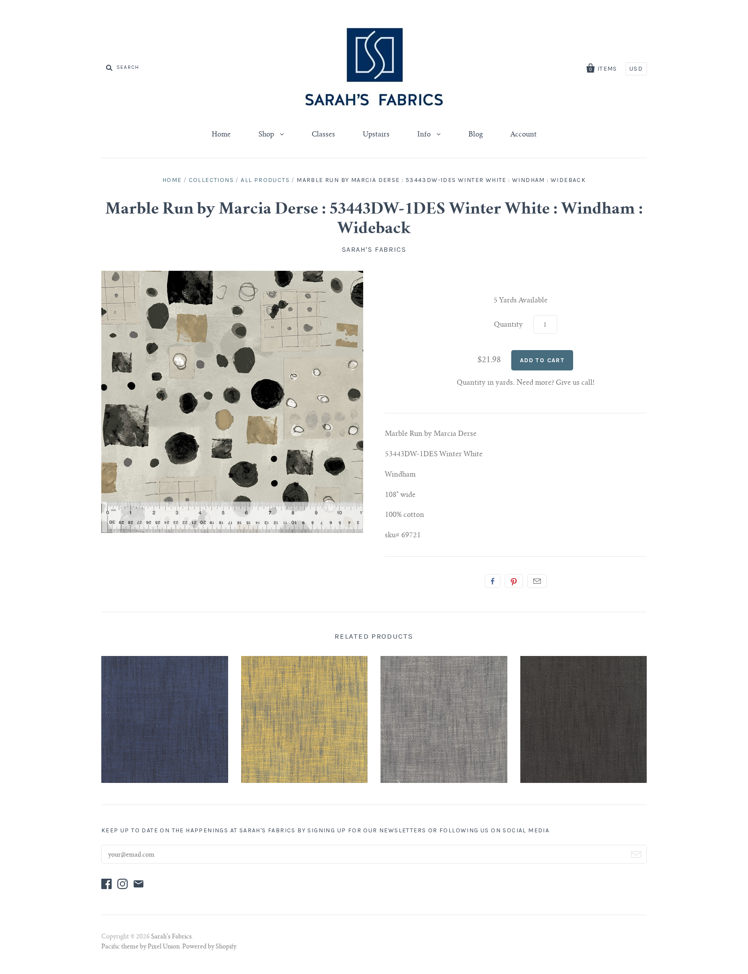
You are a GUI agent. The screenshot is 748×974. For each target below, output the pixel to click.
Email (537, 581)
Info (424, 134)
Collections (211, 180)
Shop (267, 134)
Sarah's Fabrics (374, 249)
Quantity (508, 324)
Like (492, 581)
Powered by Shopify (209, 947)
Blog (475, 134)
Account (523, 134)
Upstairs (376, 134)
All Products (265, 180)
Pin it (514, 581)
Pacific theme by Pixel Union (140, 947)
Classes (323, 134)
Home (221, 134)
